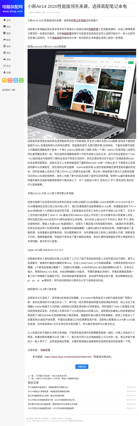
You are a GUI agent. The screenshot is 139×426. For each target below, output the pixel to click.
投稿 (8, 72)
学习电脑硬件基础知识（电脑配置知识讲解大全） (49, 387)
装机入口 (4, 80)
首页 (8, 20)
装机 (8, 33)
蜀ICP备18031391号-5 (40, 421)
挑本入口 (10, 80)
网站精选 (15, 80)
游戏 (8, 59)
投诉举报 (29, 419)
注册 (13, 90)
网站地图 (68, 419)
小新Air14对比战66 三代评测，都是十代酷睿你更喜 (57, 378)
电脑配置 (45, 350)
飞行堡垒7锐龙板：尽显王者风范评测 (51, 376)
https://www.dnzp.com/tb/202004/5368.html (68, 356)
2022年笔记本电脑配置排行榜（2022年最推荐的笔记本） (52, 400)
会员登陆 (6, 90)
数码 (8, 53)
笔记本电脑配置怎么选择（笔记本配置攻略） (47, 396)
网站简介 (60, 419)
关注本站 (21, 80)
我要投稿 (82, 367)
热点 (8, 66)
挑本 (8, 46)
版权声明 (37, 419)
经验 (8, 27)
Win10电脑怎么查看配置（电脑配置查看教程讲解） (49, 391)
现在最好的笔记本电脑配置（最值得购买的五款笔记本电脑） (53, 404)
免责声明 (45, 419)
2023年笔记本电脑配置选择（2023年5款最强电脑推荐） (52, 408)
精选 (8, 40)
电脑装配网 (12, 8)
